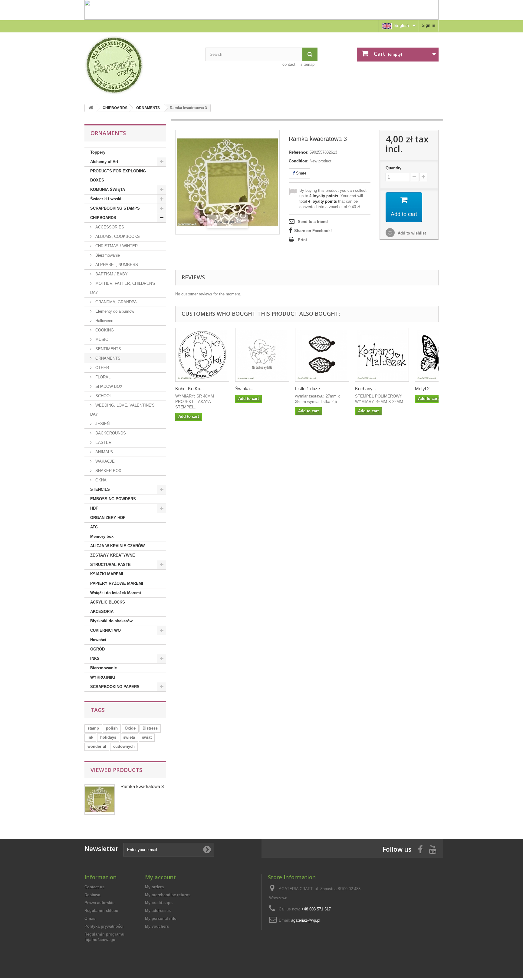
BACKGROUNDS (110, 433)
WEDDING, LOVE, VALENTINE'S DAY (122, 410)
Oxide (130, 728)
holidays (108, 737)
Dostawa (92, 895)
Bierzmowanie (107, 255)
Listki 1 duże (307, 388)
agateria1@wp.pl (305, 920)
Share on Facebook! (313, 230)
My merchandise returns (167, 895)
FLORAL (102, 377)
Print (302, 240)
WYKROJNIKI (102, 677)
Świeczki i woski (105, 199)
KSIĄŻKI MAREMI (106, 574)
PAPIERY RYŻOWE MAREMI (116, 583)
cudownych (124, 746)
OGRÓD (97, 649)
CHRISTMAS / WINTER (116, 246)
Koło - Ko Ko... (189, 388)
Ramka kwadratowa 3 (142, 786)
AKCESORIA (101, 611)
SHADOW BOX (108, 386)
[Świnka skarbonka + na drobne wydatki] (262, 355)
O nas (89, 918)
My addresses (158, 910)
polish (112, 728)
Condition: (298, 161)
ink (90, 737)
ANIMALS (103, 452)
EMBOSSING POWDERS (113, 499)
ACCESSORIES (109, 227)
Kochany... (365, 388)
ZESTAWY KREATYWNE (112, 555)
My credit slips (159, 902)
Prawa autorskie (99, 902)
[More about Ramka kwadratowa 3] (99, 799)
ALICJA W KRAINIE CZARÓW (117, 546)
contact (288, 64)
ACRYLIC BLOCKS (107, 602)
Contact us (94, 887)
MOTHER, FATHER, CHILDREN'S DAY (122, 288)
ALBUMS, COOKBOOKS (117, 236)
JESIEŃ (102, 423)
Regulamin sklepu (101, 910)
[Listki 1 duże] (322, 355)
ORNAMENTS (148, 108)
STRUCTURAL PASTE (110, 564)
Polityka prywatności (103, 926)
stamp (93, 728)
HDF (94, 508)
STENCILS (100, 489)
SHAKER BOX (107, 470)
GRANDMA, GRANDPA (115, 302)
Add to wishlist (411, 233)
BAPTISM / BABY (111, 274)
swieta (129, 737)
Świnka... (244, 388)
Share (300, 173)
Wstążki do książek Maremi (115, 592)
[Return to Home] (91, 108)
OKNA (100, 480)
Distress (150, 728)
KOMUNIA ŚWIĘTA (107, 189)
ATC (94, 527)
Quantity (393, 168)
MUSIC (101, 339)
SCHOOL (103, 396)
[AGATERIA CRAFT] (140, 65)
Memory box (101, 536)
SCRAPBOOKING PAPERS (115, 686)
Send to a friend (313, 221)
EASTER (102, 442)
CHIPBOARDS (115, 108)
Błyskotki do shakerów (111, 621)
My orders (154, 887)
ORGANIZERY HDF (107, 517)
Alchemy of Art (104, 161)
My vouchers (157, 926)
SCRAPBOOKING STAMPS (115, 208)
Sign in (428, 25)
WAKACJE (104, 461)
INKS (95, 658)
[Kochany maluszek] (382, 355)
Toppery (97, 152)
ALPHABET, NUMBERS (116, 264)
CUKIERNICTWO (105, 630)
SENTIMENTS (107, 349)
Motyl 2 (422, 388)
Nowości (98, 639)
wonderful (96, 746)
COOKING (104, 330)
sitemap (307, 64)
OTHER (101, 367)
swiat (147, 737)
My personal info (160, 918)
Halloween (103, 320)
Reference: (298, 152)
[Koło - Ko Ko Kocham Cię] (202, 355)
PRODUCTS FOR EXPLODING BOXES (118, 175)
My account (160, 877)
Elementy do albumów (114, 311)
